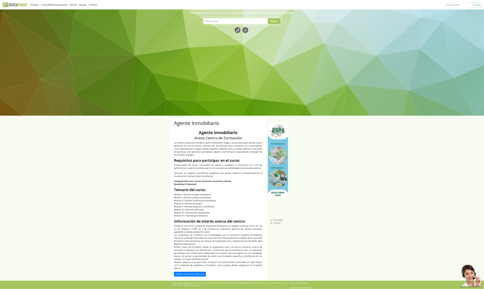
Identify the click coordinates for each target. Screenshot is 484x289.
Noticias (83, 4)
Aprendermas (196, 285)
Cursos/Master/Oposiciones (54, 4)
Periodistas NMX (244, 283)
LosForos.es (219, 283)
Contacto (93, 4)
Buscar (477, 4)
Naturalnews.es (230, 283)
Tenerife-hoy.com (281, 283)
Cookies (276, 223)
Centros (73, 4)
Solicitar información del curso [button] (190, 274)
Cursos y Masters (295, 283)
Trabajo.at (269, 283)
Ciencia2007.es (208, 283)
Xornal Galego (184, 285)
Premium (35, 4)
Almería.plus (196, 283)
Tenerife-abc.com (257, 283)
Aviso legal (278, 220)
